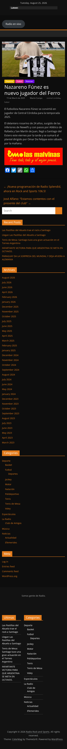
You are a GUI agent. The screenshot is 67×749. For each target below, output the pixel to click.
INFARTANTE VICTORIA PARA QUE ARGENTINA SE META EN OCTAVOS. (10, 673)
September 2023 (10, 413)
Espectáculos (9, 514)
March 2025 (8, 340)
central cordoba (53, 98)
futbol (6, 102)
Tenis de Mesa (12, 503)
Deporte (9, 81)
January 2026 (9, 301)
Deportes (13, 473)
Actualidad (10, 537)
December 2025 (10, 306)
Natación (9, 489)
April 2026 (7, 292)
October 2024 (9, 364)
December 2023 (10, 398)
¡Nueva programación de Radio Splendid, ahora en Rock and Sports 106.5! (32, 189)
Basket (8, 464)
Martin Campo (36, 98)
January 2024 (9, 393)
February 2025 (9, 345)
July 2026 (6, 282)
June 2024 (7, 384)
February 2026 (9, 296)
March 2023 (8, 442)
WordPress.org (9, 576)
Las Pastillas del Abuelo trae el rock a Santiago (26, 230)
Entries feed (8, 566)
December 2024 (10, 355)
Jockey (8, 479)
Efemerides (11, 542)
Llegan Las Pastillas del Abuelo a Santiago (23, 234)
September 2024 (10, 369)
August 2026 (8, 277)
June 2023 (7, 427)
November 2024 (10, 360)
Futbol (19, 81)
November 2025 (10, 311)
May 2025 (7, 330)
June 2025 (7, 326)
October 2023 (9, 408)
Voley (8, 508)
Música (6, 528)
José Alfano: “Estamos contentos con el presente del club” (29, 201)
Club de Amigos (13, 523)
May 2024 (7, 389)
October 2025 (9, 316)
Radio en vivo (13, 24)
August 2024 (8, 374)
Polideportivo (12, 493)
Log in (5, 561)
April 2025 (7, 335)
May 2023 (7, 432)
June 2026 (7, 287)
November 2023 (10, 403)
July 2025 (6, 321)
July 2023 (6, 423)
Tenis (8, 498)
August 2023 (8, 418)
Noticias (29, 81)
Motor (8, 484)
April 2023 (7, 437)
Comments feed (10, 571)
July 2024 (6, 379)
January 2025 (9, 350)
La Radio (6, 519)
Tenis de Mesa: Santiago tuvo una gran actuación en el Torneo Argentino (11, 655)
